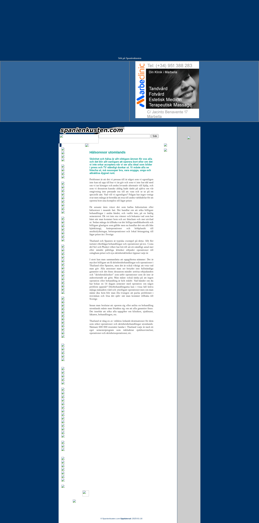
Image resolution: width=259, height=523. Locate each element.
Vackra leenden (72, 318)
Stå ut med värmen (73, 314)
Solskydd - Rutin (72, 307)
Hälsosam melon (72, 297)
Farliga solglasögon (74, 285)
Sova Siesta (70, 311)
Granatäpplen (71, 288)
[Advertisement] (129, 26)
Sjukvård (69, 304)
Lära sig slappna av (74, 301)
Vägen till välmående (74, 324)
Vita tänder (70, 321)
